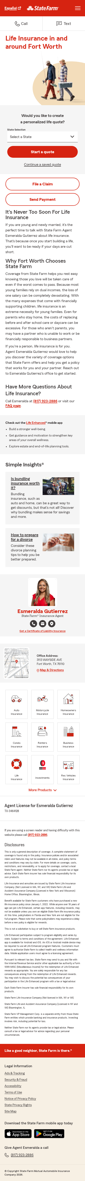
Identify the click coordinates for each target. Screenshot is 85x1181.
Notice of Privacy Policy (20, 1098)
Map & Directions (52, 670)
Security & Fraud (16, 1079)
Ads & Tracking (15, 1073)
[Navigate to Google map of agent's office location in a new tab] (51, 623)
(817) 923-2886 (45, 401)
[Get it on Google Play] (49, 1133)
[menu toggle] (77, 8)
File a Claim (42, 184)
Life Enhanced (36, 422)
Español (11, 8)
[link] (43, 8)
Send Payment (42, 199)
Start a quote (42, 152)
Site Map (11, 1111)
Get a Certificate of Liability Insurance (42, 631)
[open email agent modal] (42, 624)
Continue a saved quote (42, 164)
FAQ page (13, 405)
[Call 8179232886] (33, 623)
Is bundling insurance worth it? (25, 483)
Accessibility (13, 1086)
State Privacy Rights (18, 1105)
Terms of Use (13, 1092)
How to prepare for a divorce (24, 537)
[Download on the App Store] (18, 1133)
